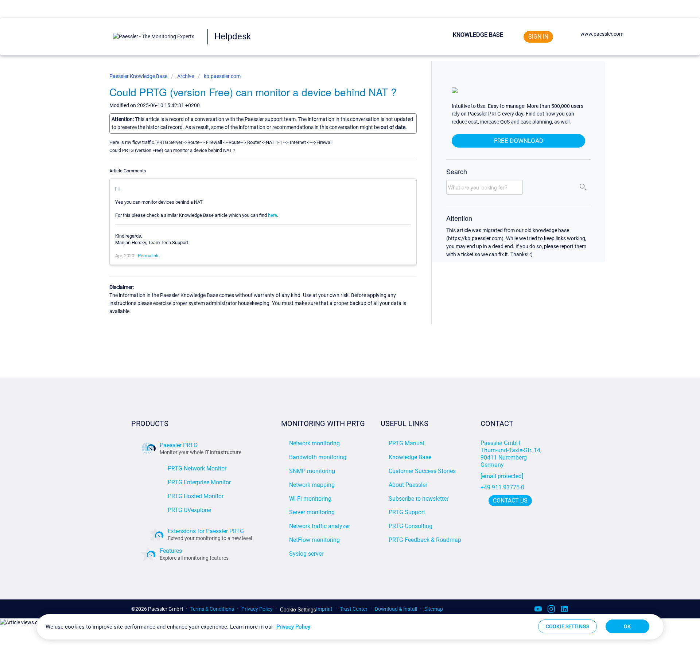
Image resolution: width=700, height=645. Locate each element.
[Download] (336, 231)
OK (627, 626)
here (272, 215)
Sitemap (433, 609)
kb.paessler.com (222, 76)
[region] (350, 627)
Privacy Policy (257, 609)
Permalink (148, 255)
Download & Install (396, 609)
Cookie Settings (298, 609)
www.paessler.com (601, 34)
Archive (185, 76)
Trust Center (354, 609)
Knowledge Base (478, 34)
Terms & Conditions (212, 609)
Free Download (518, 140)
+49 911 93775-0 (502, 487)
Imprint (324, 609)
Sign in (538, 36)
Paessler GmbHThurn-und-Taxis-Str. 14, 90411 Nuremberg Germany (512, 453)
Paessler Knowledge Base (138, 76)
